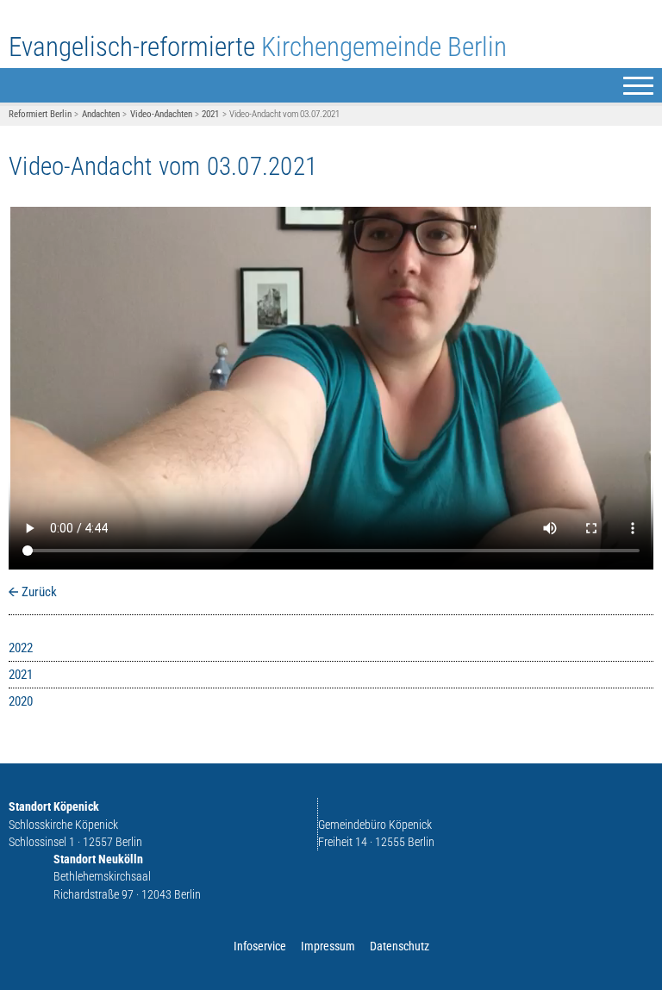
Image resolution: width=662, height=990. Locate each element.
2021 (210, 114)
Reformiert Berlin (40, 114)
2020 (21, 701)
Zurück (39, 592)
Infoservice (260, 946)
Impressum (328, 946)
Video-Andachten (161, 114)
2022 (21, 648)
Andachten (101, 114)
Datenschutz (399, 946)
